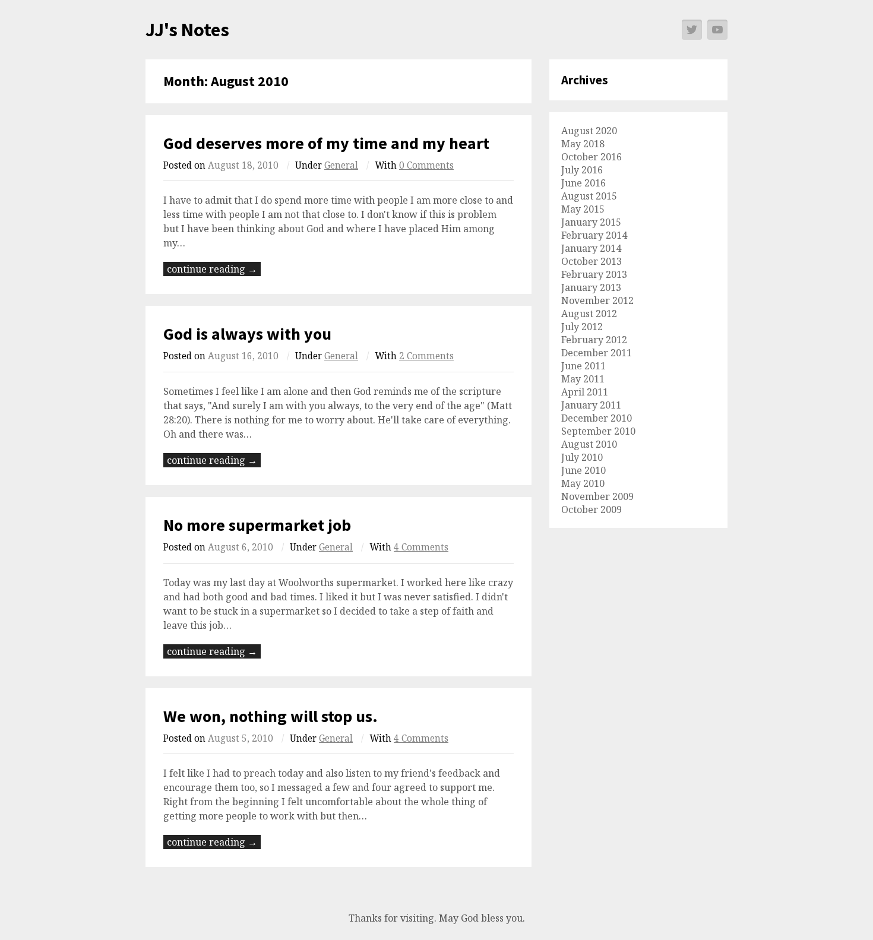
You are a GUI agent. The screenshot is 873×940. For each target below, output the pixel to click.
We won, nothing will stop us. (270, 716)
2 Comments (426, 356)
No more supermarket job (257, 525)
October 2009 (591, 509)
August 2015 (589, 195)
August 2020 (589, 130)
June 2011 (583, 365)
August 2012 (589, 313)
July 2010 (582, 457)
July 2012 (582, 326)
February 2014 (594, 235)
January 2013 (591, 287)
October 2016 (591, 156)
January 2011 (591, 405)
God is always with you (247, 333)
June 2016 (583, 182)
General (341, 165)
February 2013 (594, 274)
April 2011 (584, 391)
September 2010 (598, 431)
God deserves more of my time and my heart (326, 143)
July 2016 (582, 169)
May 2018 (583, 143)
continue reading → (212, 269)
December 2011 (596, 352)
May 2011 (583, 378)
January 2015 (591, 222)
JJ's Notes (187, 30)
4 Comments (421, 547)
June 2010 (583, 470)
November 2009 (597, 496)
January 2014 (591, 248)
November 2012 (597, 300)
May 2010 (583, 483)
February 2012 (594, 339)
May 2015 (583, 209)
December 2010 (596, 418)
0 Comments (426, 165)
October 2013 (591, 261)
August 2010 (589, 444)
